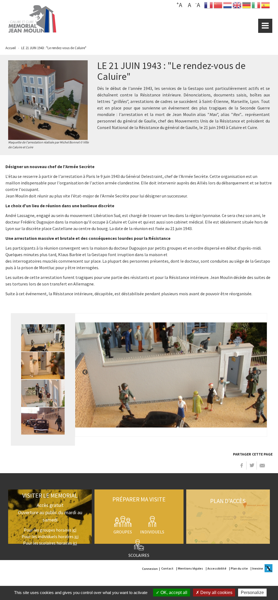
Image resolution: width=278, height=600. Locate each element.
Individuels (152, 532)
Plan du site (239, 568)
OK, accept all (173, 592)
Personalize (252, 592)
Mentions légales (190, 568)
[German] (246, 6)
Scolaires (138, 555)
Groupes (122, 532)
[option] (171, 375)
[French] (208, 6)
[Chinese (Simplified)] (218, 6)
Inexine (257, 568)
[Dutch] (227, 6)
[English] (237, 6)
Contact (167, 568)
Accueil (10, 48)
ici (74, 530)
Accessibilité (216, 568)
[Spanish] (265, 6)
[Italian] (256, 6)
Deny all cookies (215, 592)
